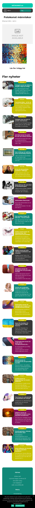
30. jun (22, 82)
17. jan (22, 284)
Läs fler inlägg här (17, 68)
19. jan (22, 213)
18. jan (22, 229)
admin (14, 21)
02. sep (22, 149)
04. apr (22, 166)
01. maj (22, 116)
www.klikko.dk (19, 485)
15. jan (22, 394)
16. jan (22, 338)
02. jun (22, 99)
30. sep (22, 132)
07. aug (22, 197)
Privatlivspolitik (20, 505)
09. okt (22, 182)
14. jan (22, 445)
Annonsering (17, 493)
